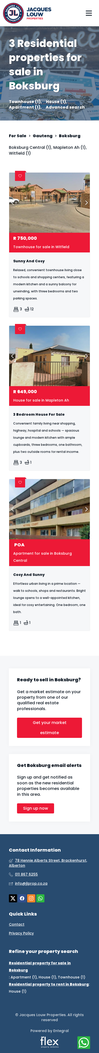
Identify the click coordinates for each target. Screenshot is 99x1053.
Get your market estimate (50, 728)
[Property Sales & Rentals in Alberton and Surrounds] (27, 13)
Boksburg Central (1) (30, 147)
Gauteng (43, 136)
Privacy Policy (21, 933)
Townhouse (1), (25, 102)
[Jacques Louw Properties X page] (13, 898)
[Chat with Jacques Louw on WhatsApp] (83, 1043)
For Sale (17, 136)
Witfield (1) (20, 153)
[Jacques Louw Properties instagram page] (31, 898)
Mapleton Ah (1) (69, 147)
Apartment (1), (25, 107)
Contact (16, 924)
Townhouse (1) (71, 977)
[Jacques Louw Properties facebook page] (22, 898)
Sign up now (35, 808)
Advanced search (65, 107)
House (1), (56, 102)
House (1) (47, 977)
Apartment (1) (24, 977)
